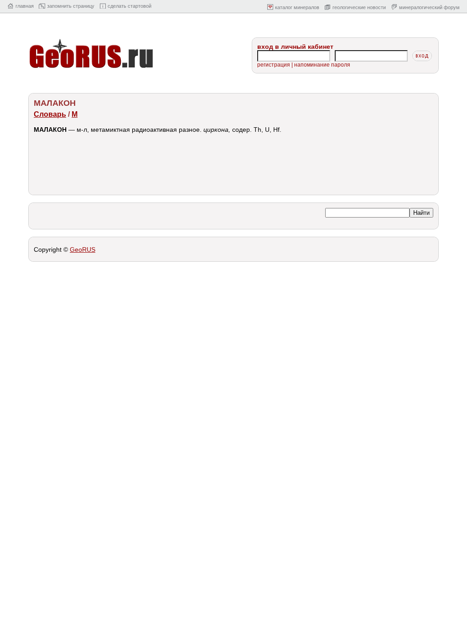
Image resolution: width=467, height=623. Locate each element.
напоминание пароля (322, 65)
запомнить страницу (70, 6)
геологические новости (359, 7)
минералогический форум (429, 7)
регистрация (273, 65)
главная (25, 6)
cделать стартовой (129, 6)
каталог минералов (297, 7)
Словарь (50, 114)
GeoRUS (82, 249)
